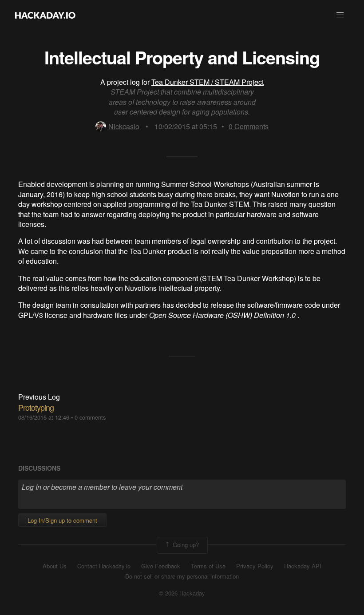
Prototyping (36, 407)
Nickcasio (123, 126)
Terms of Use (208, 566)
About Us (55, 566)
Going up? (185, 544)
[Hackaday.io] (45, 15)
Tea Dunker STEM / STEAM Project (207, 82)
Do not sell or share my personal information (182, 576)
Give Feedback (160, 566)
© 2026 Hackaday (182, 593)
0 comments (90, 417)
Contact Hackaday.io (104, 566)
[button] (340, 15)
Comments (249, 126)
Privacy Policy (254, 566)
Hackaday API (302, 566)
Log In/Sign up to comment (62, 520)
